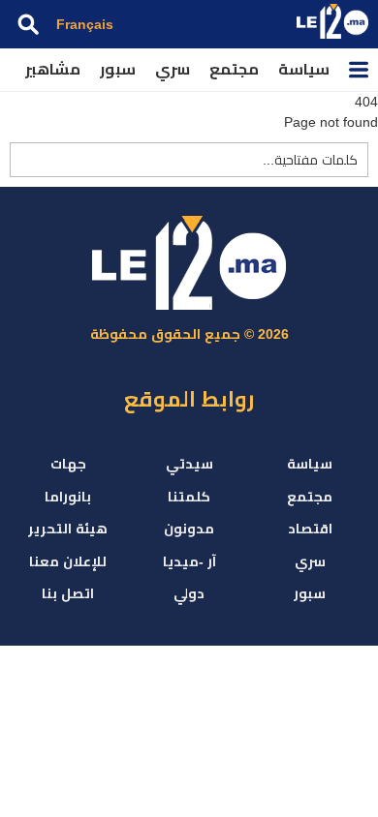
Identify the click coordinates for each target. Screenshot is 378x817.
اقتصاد (310, 528)
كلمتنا (189, 496)
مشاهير (52, 69)
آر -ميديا (189, 561)
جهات (68, 463)
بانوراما (68, 496)
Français (84, 24)
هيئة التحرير (68, 528)
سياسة (304, 69)
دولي (189, 593)
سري (172, 69)
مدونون (189, 528)
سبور (118, 69)
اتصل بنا (68, 593)
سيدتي (189, 463)
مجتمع (234, 69)
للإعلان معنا (68, 561)
